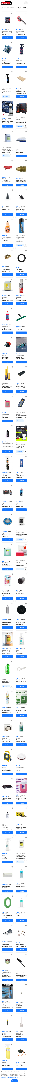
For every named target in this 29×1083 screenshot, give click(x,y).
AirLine (17, 238)
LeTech (4, 709)
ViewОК (18, 119)
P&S (3, 474)
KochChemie (5, 119)
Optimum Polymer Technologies (6, 238)
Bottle (8, 591)
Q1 (16, 825)
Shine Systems (20, 31)
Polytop (4, 326)
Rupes (3, 533)
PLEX (17, 503)
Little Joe (4, 591)
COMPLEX (4, 297)
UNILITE (4, 1033)
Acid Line (22, 444)
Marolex (18, 444)
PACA (17, 474)
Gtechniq (18, 297)
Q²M (21, 60)
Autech (4, 60)
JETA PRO (4, 738)
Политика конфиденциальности (9, 1077)
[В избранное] (12, 13)
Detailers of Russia (7, 31)
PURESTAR (19, 90)
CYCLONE (18, 1033)
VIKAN (17, 328)
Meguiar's (18, 621)
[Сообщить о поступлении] (11, 96)
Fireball (4, 679)
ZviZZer (4, 89)
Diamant (8, 326)
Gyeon (17, 60)
